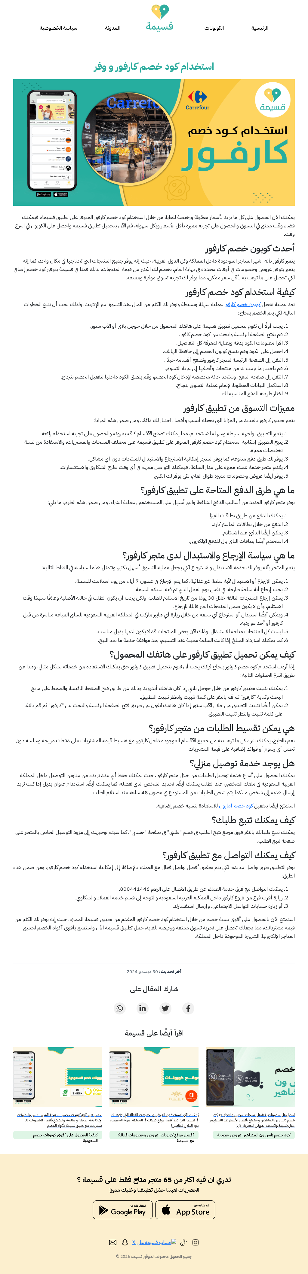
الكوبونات (214, 28)
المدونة (112, 28)
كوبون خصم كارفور (242, 304)
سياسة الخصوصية (58, 28)
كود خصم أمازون (236, 806)
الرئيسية (259, 28)
